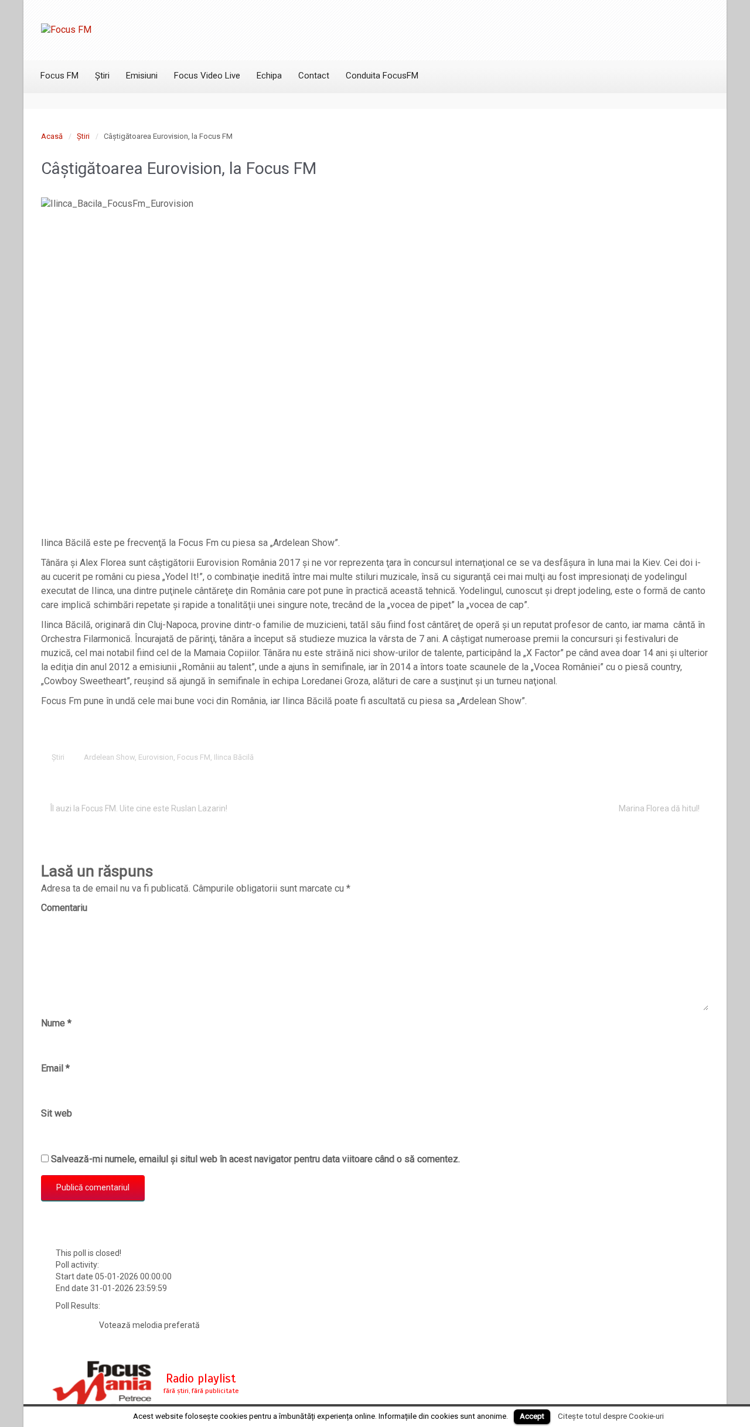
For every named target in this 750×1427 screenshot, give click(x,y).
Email (55, 1068)
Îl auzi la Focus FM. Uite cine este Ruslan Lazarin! (138, 808)
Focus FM (193, 757)
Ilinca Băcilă (234, 757)
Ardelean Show (109, 757)
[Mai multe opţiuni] (701, 757)
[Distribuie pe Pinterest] (664, 757)
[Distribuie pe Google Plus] (646, 757)
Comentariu (64, 907)
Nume (56, 1023)
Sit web (56, 1113)
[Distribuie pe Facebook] (628, 757)
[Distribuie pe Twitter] (610, 757)
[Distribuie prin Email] (682, 757)
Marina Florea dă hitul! (659, 808)
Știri (83, 136)
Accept (532, 1416)
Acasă (52, 136)
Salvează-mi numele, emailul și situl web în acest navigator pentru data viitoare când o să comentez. (255, 1159)
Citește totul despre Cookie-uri (611, 1416)
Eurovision (155, 757)
